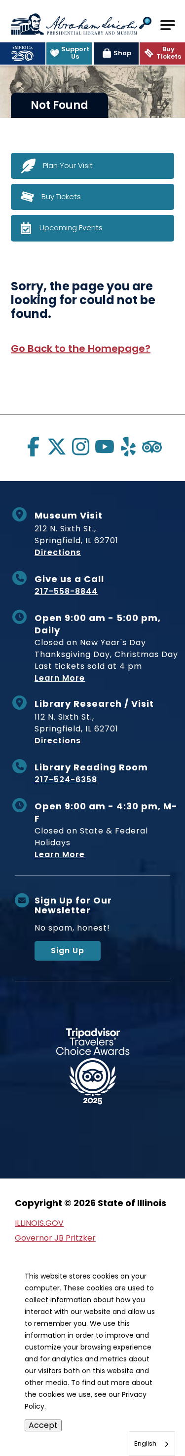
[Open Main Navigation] (167, 25)
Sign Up (67, 950)
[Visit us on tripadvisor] (152, 446)
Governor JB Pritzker (55, 1238)
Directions (58, 552)
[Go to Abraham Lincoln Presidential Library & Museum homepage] (74, 24)
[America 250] (22, 53)
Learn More (60, 678)
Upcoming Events (71, 227)
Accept (43, 1425)
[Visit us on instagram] (80, 446)
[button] (145, 24)
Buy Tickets (61, 196)
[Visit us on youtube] (104, 446)
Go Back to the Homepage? (80, 348)
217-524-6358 (66, 779)
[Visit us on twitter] (57, 446)
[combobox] (152, 1443)
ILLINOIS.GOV (39, 1223)
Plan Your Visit (68, 165)
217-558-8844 (66, 591)
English (145, 1443)
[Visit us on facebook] (33, 446)
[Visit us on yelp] (128, 446)
